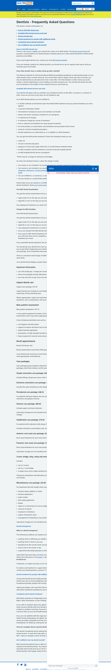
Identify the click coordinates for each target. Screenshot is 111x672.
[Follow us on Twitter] (21, 664)
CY (19, 9)
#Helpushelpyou (78, 12)
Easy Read (79, 9)
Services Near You (54, 9)
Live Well (63, 9)
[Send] (96, 666)
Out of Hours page (36, 16)
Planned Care (71, 9)
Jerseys (23, 9)
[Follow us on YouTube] (25, 664)
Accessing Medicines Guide (78, 14)
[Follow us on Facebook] (17, 664)
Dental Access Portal (79, 51)
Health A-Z (44, 9)
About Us (28, 669)
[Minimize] (96, 169)
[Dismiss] (97, 173)
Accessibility (35, 669)
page (40, 557)
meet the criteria (84, 165)
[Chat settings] (93, 169)
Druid (76, 668)
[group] (73, 419)
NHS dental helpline (60, 60)
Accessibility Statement (46, 669)
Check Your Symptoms (33, 9)
